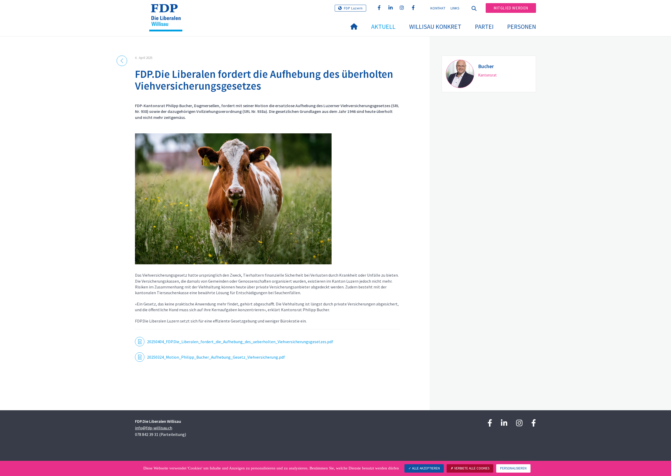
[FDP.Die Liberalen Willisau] (168, 10)
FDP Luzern (353, 8)
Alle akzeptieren (425, 468)
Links (455, 8)
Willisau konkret (435, 27)
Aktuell (383, 27)
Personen (521, 27)
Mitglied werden (511, 8)
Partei (484, 27)
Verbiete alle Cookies (471, 468)
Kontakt (437, 8)
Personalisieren (513, 468)
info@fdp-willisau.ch (153, 427)
